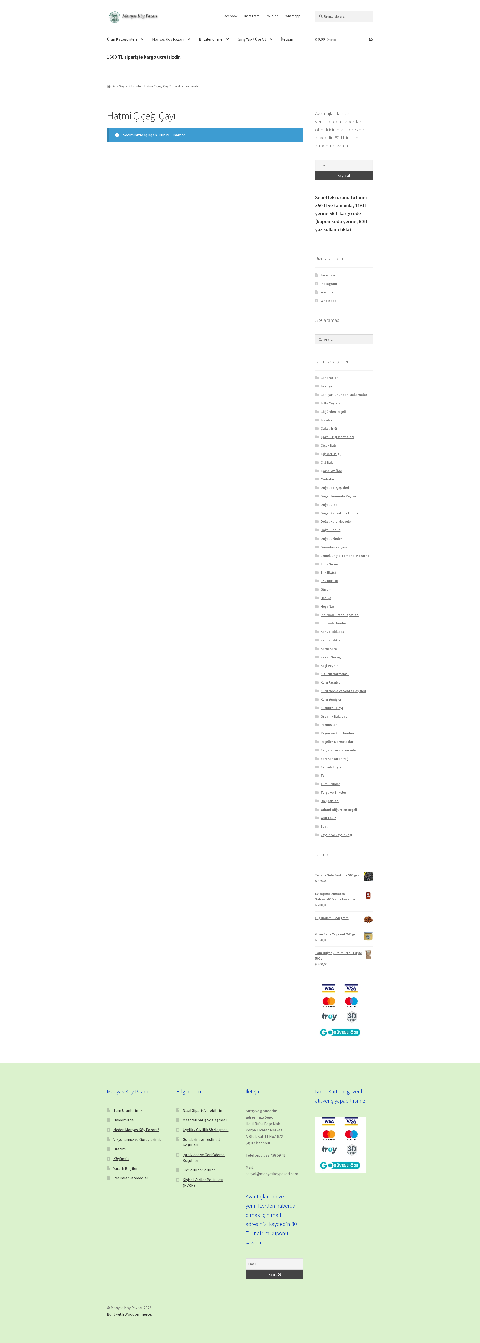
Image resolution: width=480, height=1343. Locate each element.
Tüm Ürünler (330, 784)
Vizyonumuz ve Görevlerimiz (138, 1139)
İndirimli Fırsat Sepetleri (340, 615)
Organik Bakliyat (334, 716)
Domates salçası (334, 547)
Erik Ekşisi (328, 572)
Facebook (230, 16)
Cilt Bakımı (329, 462)
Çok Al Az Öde (331, 471)
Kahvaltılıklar (331, 640)
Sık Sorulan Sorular (199, 1169)
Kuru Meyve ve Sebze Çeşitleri (343, 691)
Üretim (120, 1148)
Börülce (326, 420)
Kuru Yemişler (331, 699)
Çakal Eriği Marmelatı (337, 437)
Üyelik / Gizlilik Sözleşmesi (205, 1129)
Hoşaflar (327, 606)
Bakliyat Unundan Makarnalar (344, 394)
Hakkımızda (124, 1119)
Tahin (325, 775)
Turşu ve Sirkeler (333, 792)
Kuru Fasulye (330, 682)
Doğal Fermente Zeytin (338, 496)
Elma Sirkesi (330, 564)
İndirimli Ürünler (333, 623)
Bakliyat (327, 386)
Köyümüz (122, 1158)
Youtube (272, 16)
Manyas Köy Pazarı (168, 39)
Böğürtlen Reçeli (333, 411)
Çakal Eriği (329, 428)
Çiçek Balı (328, 445)
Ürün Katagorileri (122, 39)
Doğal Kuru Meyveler (336, 521)
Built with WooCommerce (129, 1314)
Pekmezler (329, 724)
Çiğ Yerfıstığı (330, 454)
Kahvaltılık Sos (332, 631)
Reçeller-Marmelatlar (337, 741)
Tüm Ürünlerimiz (128, 1110)
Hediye (326, 598)
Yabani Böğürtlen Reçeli (339, 809)
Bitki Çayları (330, 403)
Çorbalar (327, 479)
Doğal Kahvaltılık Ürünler (340, 513)
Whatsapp (293, 16)
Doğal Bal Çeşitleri (335, 487)
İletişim (287, 39)
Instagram (252, 16)
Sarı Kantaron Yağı (335, 758)
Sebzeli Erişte (331, 767)
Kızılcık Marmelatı (335, 674)
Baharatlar (329, 377)
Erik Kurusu (329, 581)
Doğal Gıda (329, 504)
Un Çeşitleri (330, 801)
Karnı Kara (329, 648)
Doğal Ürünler (331, 538)
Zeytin (326, 826)
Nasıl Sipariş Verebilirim (203, 1110)
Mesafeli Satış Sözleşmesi (205, 1119)
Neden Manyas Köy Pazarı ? (136, 1129)
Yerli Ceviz (328, 818)
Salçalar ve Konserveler (339, 750)
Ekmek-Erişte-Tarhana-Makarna (345, 555)
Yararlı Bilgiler (126, 1168)
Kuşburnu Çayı (332, 708)
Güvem (326, 589)
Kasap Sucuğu (332, 657)
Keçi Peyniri (330, 665)
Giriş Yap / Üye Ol (252, 39)
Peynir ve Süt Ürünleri (337, 733)
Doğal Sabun (330, 530)
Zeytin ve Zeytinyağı (336, 835)
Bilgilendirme (210, 39)
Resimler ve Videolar (131, 1177)
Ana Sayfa (120, 86)
